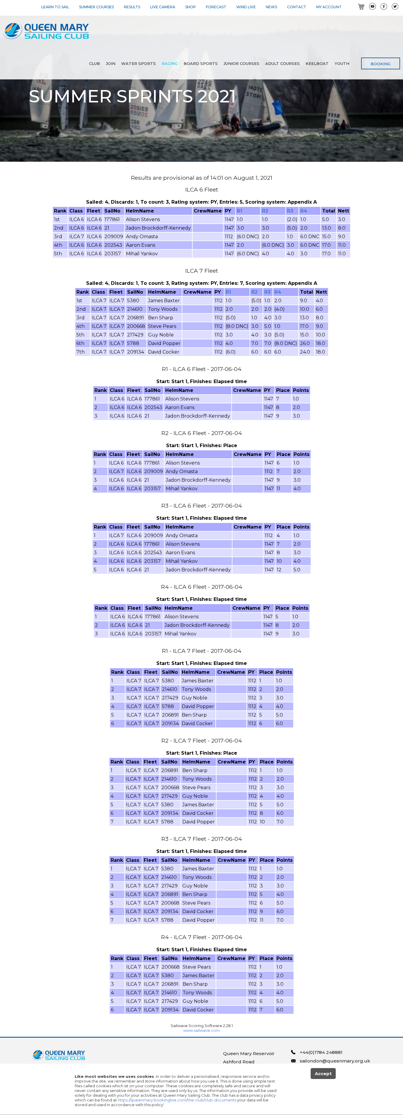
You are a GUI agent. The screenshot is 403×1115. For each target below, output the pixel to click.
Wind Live (246, 7)
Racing (170, 63)
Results (132, 7)
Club (94, 63)
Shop (190, 7)
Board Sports (201, 63)
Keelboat (317, 63)
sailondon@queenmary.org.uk (335, 1061)
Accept (323, 1073)
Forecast (216, 7)
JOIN (110, 63)
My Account (329, 7)
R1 (239, 211)
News (271, 7)
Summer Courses (96, 7)
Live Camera (162, 7)
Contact (296, 7)
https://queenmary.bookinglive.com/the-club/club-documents (177, 1100)
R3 (290, 211)
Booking (381, 63)
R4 (303, 211)
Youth (342, 63)
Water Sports (138, 63)
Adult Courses (282, 63)
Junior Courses (241, 63)
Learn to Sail (55, 7)
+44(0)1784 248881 (321, 1052)
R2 (265, 211)
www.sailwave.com (201, 1030)
